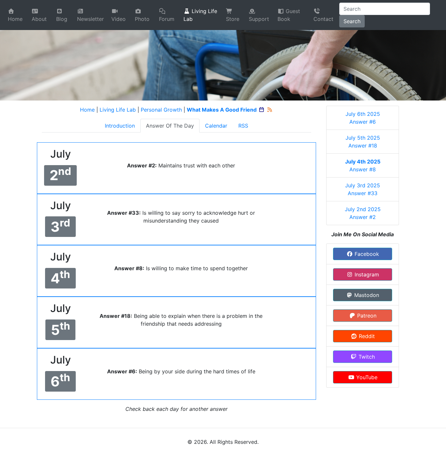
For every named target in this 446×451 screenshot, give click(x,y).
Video (118, 19)
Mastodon (366, 295)
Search (351, 21)
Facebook (366, 254)
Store (232, 19)
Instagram (366, 274)
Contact (323, 19)
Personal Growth (161, 109)
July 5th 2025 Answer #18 (362, 141)
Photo (142, 19)
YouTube (366, 377)
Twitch (366, 356)
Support (259, 19)
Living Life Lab (200, 15)
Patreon (366, 315)
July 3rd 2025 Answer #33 (362, 189)
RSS (243, 125)
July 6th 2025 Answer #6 (362, 118)
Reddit (366, 336)
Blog (61, 19)
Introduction (120, 125)
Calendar (216, 125)
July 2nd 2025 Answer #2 (363, 213)
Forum (166, 19)
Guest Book (289, 15)
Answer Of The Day (170, 125)
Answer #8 (362, 165)
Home (15, 19)
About (39, 19)
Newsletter (90, 19)
